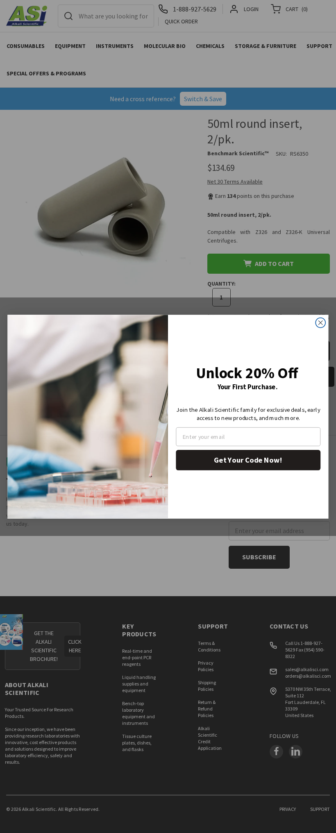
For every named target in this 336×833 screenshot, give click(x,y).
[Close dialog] (320, 322)
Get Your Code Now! (248, 459)
